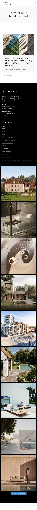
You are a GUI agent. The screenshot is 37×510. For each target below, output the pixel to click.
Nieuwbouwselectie (8, 137)
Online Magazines (7, 151)
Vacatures (5, 154)
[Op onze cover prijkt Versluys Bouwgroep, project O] (18, 328)
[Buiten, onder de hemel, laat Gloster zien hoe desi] (18, 400)
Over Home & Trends (7, 148)
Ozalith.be (30, 505)
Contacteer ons (6, 157)
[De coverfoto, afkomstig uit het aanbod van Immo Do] (18, 183)
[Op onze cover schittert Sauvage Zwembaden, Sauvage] (18, 364)
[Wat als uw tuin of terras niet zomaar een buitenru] (18, 473)
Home (3, 131)
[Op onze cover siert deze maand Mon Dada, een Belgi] (18, 436)
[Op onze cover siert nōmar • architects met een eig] (18, 292)
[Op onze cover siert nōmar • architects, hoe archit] (18, 220)
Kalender (4, 145)
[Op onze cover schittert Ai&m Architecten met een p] (18, 256)
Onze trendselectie (7, 143)
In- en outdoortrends (8, 140)
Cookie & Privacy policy (15, 505)
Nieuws (4, 134)
